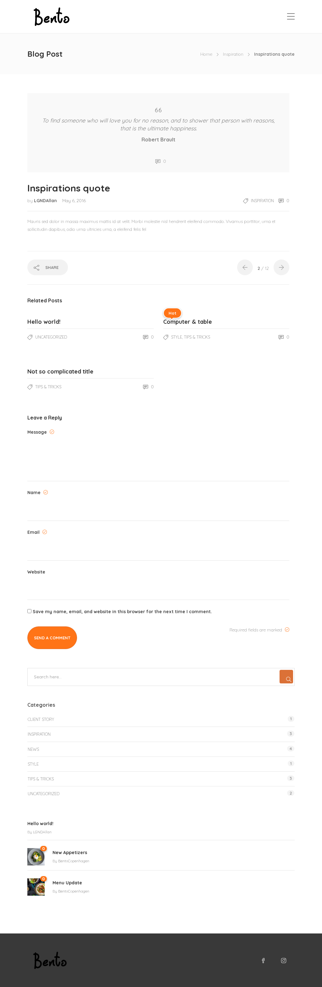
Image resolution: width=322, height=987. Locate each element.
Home (206, 54)
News (33, 749)
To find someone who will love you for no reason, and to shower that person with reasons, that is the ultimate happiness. (158, 124)
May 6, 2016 (74, 200)
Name (34, 492)
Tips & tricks (197, 336)
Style (176, 336)
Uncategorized (51, 336)
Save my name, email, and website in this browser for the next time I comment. (122, 611)
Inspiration (233, 54)
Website (36, 572)
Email (34, 532)
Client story (41, 719)
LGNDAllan (46, 200)
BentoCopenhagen (73, 861)
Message (37, 432)
